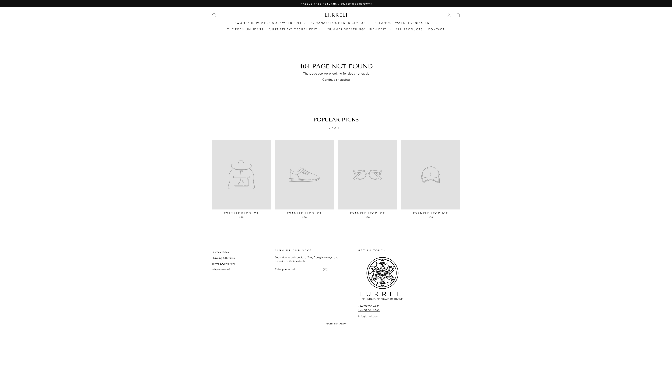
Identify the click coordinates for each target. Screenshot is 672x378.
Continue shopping (336, 80)
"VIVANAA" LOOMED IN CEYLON (339, 22)
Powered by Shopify (336, 323)
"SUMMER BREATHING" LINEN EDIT (357, 29)
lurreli (336, 15)
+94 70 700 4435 (368, 306)
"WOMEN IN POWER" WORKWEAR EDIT (269, 22)
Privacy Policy (220, 252)
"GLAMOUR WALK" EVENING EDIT (405, 22)
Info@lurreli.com (368, 316)
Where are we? (221, 269)
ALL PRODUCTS (409, 29)
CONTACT (436, 29)
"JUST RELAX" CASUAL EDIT (294, 29)
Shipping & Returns (223, 258)
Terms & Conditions (223, 263)
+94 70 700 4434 (369, 310)
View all (336, 128)
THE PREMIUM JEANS (245, 29)
